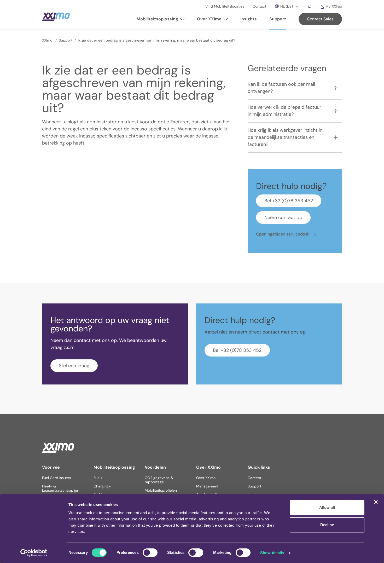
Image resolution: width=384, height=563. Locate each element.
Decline (327, 524)
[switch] (150, 552)
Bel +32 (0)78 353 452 (288, 201)
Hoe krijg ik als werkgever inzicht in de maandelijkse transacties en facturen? (285, 137)
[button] (160, 21)
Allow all (327, 507)
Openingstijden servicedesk (283, 234)
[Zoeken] (309, 6)
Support (65, 40)
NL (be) (286, 6)
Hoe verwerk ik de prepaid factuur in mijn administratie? (284, 110)
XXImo (47, 40)
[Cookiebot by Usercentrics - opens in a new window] (34, 553)
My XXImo (333, 6)
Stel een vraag (74, 366)
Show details (272, 552)
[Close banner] (376, 502)
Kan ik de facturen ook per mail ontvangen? (281, 87)
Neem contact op (283, 217)
